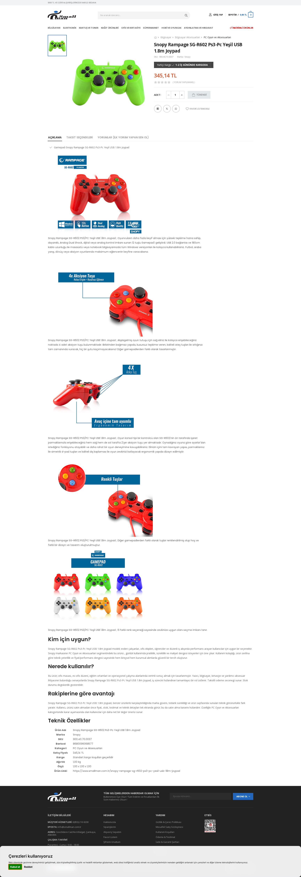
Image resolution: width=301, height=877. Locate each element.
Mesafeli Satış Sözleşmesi (169, 827)
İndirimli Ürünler (242, 27)
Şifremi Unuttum (111, 842)
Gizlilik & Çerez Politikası (168, 822)
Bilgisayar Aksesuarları (187, 37)
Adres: (51, 832)
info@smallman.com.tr (69, 827)
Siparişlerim (109, 827)
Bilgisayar (54, 27)
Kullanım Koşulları (165, 832)
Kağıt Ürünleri (110, 27)
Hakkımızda (109, 822)
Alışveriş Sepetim (112, 832)
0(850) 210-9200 (80, 822)
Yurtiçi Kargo (164, 65)
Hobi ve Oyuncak (171, 27)
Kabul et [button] (15, 866)
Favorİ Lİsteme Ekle (200, 109)
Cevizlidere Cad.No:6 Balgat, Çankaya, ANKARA (72, 833)
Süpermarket (151, 27)
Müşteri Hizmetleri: (60, 822)
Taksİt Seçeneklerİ (79, 137)
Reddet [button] (28, 866)
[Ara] (186, 15)
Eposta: (52, 827)
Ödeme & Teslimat (165, 836)
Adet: (157, 94)
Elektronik (70, 27)
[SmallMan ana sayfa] (72, 796)
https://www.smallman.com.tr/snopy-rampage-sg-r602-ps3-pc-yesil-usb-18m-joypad (126, 771)
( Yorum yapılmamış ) (184, 82)
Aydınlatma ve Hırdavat (199, 27)
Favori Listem (110, 836)
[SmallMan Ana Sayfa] (62, 15)
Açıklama (55, 137)
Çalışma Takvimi (57, 839)
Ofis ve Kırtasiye (131, 27)
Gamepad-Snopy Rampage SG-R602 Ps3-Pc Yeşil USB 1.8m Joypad (91, 147)
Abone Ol (242, 796)
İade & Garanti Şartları (167, 842)
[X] (167, 109)
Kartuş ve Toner (89, 27)
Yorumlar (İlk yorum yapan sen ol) (123, 137)
